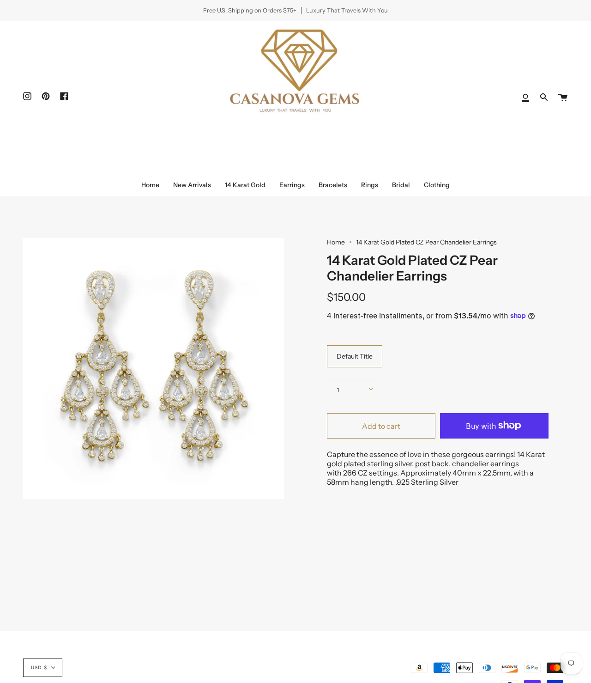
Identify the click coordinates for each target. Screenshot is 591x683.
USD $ (39, 668)
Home (336, 242)
